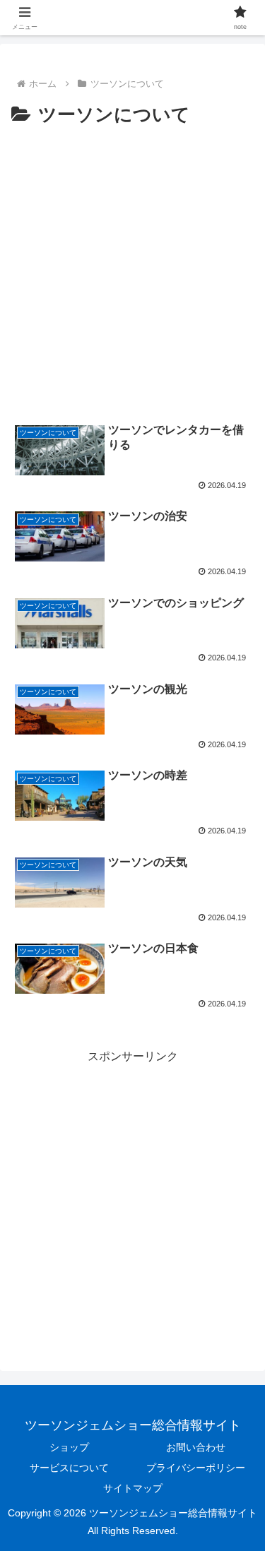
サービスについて (69, 1467)
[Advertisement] (132, 270)
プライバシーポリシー (195, 1467)
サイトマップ (133, 1488)
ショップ (69, 1447)
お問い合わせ (195, 1447)
